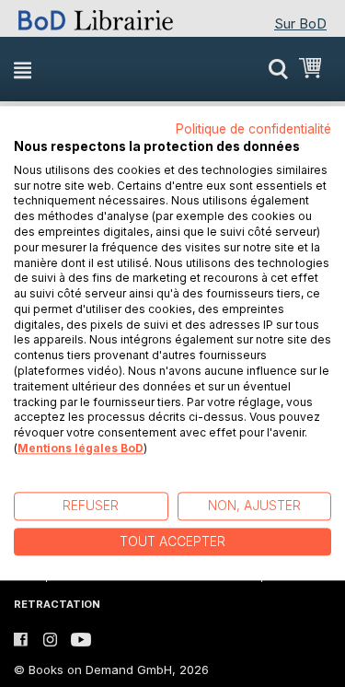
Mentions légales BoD (80, 448)
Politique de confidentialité (253, 129)
